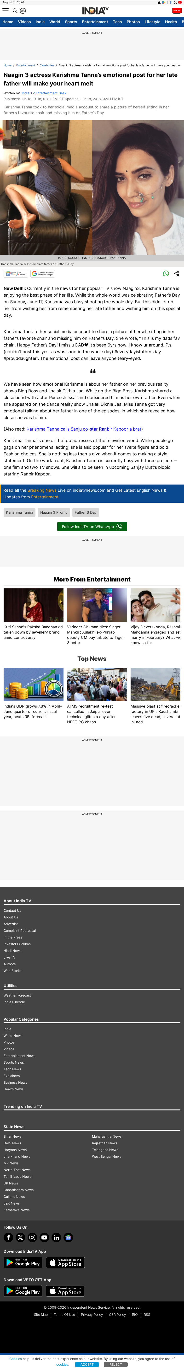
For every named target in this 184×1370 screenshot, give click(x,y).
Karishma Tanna (19, 512)
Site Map (41, 1314)
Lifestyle (152, 21)
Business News (15, 1082)
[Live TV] (177, 11)
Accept (87, 1364)
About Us (11, 917)
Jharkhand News (17, 1156)
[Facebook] (8, 1237)
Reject (115, 1364)
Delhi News (12, 1143)
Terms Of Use (64, 1314)
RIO (135, 1314)
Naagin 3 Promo (54, 512)
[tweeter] (20, 1237)
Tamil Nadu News (17, 1176)
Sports (71, 21)
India (40, 21)
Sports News (14, 1062)
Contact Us (12, 910)
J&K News (12, 1203)
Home (7, 21)
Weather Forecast (17, 995)
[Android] (164, 2)
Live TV (9, 957)
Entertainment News (19, 1056)
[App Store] (65, 1262)
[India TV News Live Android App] (23, 1262)
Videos (24, 21)
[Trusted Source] (42, 274)
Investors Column (17, 944)
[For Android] (23, 1291)
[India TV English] (95, 11)
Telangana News (105, 1150)
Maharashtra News (106, 1136)
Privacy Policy (92, 1314)
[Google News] (16, 274)
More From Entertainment (92, 579)
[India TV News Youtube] (180, 2)
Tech (117, 21)
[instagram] (32, 1237)
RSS (147, 1314)
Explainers (12, 1076)
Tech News (12, 1069)
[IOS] (159, 2)
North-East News (17, 1170)
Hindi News (12, 951)
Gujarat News (14, 1196)
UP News (11, 1183)
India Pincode (14, 1002)
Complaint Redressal (20, 930)
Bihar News (12, 1136)
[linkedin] (56, 1237)
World (54, 21)
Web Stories (13, 971)
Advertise (11, 924)
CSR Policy (117, 1314)
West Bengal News (106, 1156)
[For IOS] (65, 1291)
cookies (62, 1364)
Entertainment (95, 21)
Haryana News (15, 1150)
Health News (13, 1089)
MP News (11, 1163)
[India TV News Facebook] (170, 2)
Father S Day (86, 512)
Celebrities (47, 65)
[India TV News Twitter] (175, 2)
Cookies (15, 1359)
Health (171, 21)
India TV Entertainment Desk (44, 93)
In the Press (13, 937)
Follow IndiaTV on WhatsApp (88, 526)
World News (13, 1036)
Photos (133, 21)
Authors (10, 964)
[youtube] (44, 1237)
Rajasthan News (104, 1143)
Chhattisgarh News (19, 1190)
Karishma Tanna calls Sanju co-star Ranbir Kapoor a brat (84, 429)
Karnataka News (16, 1210)
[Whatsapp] (166, 274)
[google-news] (68, 1237)
